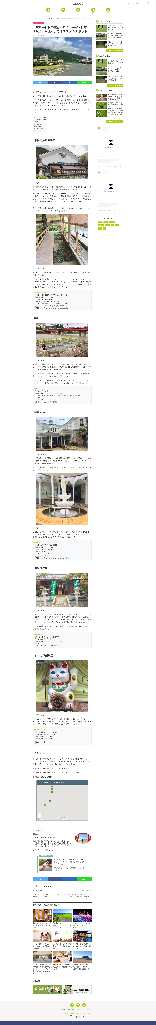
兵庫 (112, 225)
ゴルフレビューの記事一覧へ (114, 121)
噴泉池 (37, 122)
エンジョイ (101, 225)
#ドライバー (111, 108)
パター (117, 225)
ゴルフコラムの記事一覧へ (114, 85)
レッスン (48, 13)
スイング (107, 225)
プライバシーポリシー (92, 1009)
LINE (84, 82)
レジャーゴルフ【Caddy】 (40, 18)
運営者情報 (71, 1009)
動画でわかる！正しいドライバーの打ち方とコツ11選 (115, 104)
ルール (99, 228)
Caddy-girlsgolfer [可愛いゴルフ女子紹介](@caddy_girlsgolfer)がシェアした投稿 (123, 210)
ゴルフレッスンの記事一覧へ (114, 50)
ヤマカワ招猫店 (40, 128)
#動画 (120, 108)
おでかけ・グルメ (53, 18)
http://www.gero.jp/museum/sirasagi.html (55, 558)
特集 (93, 13)
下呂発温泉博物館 (40, 119)
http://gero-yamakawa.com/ (50, 743)
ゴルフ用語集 (61, 1009)
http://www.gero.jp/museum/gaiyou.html (55, 308)
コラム (63, 13)
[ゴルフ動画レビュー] (77, 993)
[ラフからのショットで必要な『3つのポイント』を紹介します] (109, 31)
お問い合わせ (80, 1009)
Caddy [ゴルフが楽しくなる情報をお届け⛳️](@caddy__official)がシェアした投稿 (123, 166)
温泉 (104, 228)
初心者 (99, 221)
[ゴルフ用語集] (47, 993)
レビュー (78, 13)
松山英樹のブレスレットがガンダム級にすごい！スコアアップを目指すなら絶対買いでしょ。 (77, 896)
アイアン (105, 221)
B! (69, 82)
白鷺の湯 (38, 124)
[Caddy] (78, 5)
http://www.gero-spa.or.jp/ (69, 773)
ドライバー (112, 221)
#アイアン (110, 118)
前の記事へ (38, 890)
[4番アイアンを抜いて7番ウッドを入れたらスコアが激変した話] (109, 48)
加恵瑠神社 (38, 126)
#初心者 (116, 108)
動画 (108, 13)
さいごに (38, 130)
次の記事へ (86, 890)
